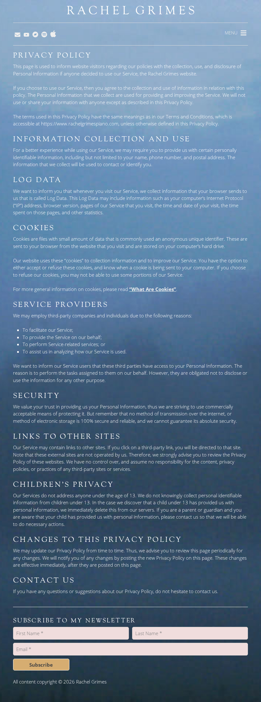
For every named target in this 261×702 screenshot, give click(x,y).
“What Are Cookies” (152, 289)
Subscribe (41, 665)
